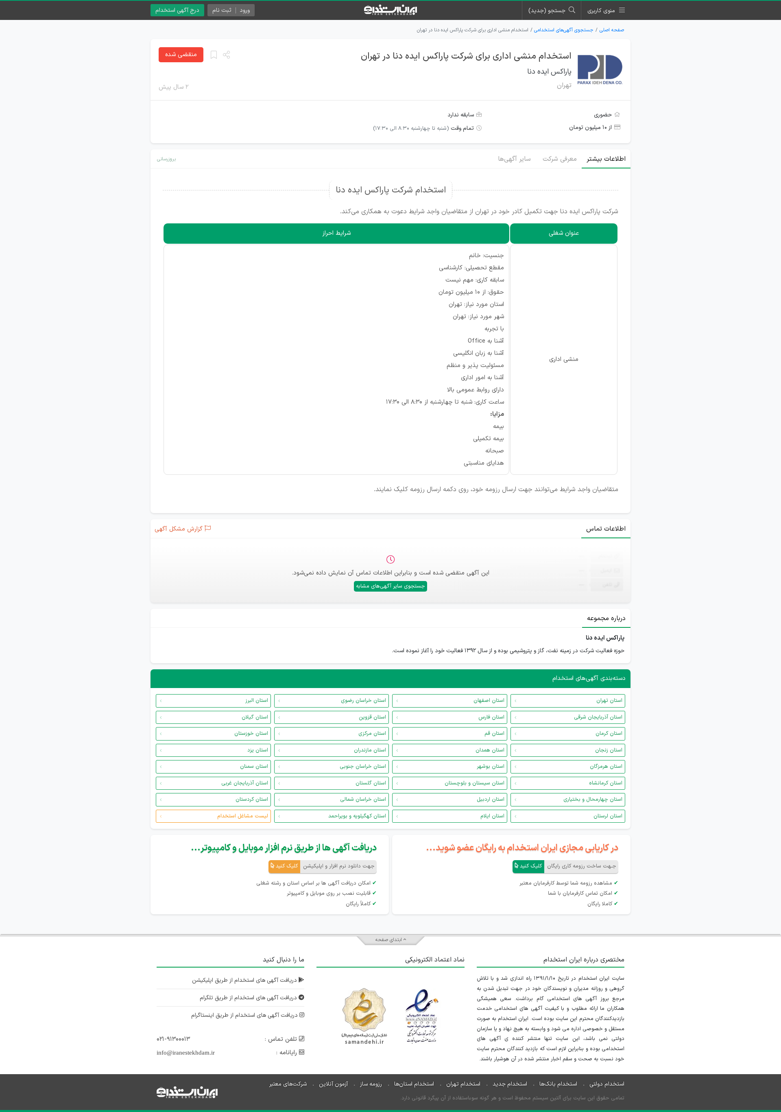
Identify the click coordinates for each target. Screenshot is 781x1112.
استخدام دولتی (606, 1084)
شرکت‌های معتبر (288, 1084)
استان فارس (491, 717)
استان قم (494, 734)
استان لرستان (607, 816)
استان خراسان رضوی (363, 701)
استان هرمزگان (606, 766)
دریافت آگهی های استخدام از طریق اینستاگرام (245, 1015)
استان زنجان (608, 750)
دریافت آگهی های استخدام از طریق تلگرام (249, 998)
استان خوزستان (251, 734)
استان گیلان (255, 717)
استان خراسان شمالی (363, 799)
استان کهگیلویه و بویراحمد (357, 816)
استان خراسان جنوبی (363, 766)
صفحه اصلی (612, 30)
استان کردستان (252, 799)
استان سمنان (254, 766)
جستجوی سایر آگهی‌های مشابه (390, 586)
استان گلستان (371, 783)
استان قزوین (372, 717)
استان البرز (256, 701)
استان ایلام (492, 816)
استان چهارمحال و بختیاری (592, 799)
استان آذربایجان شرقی (598, 717)
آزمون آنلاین (333, 1084)
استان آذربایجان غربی (244, 783)
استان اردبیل (490, 799)
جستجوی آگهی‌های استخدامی (563, 30)
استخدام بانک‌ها (558, 1084)
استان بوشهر (490, 766)
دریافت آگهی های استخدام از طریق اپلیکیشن (245, 980)
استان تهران (609, 701)
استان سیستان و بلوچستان (474, 783)
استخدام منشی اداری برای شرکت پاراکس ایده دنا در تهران (466, 56)
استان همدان (490, 750)
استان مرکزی (372, 734)
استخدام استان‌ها (414, 1084)
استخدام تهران (463, 1084)
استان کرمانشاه (605, 783)
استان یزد (257, 750)
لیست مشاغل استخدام (242, 816)
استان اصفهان (488, 701)
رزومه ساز (371, 1084)
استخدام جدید (510, 1084)
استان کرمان (609, 734)
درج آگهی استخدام (177, 10)
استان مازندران (370, 750)
